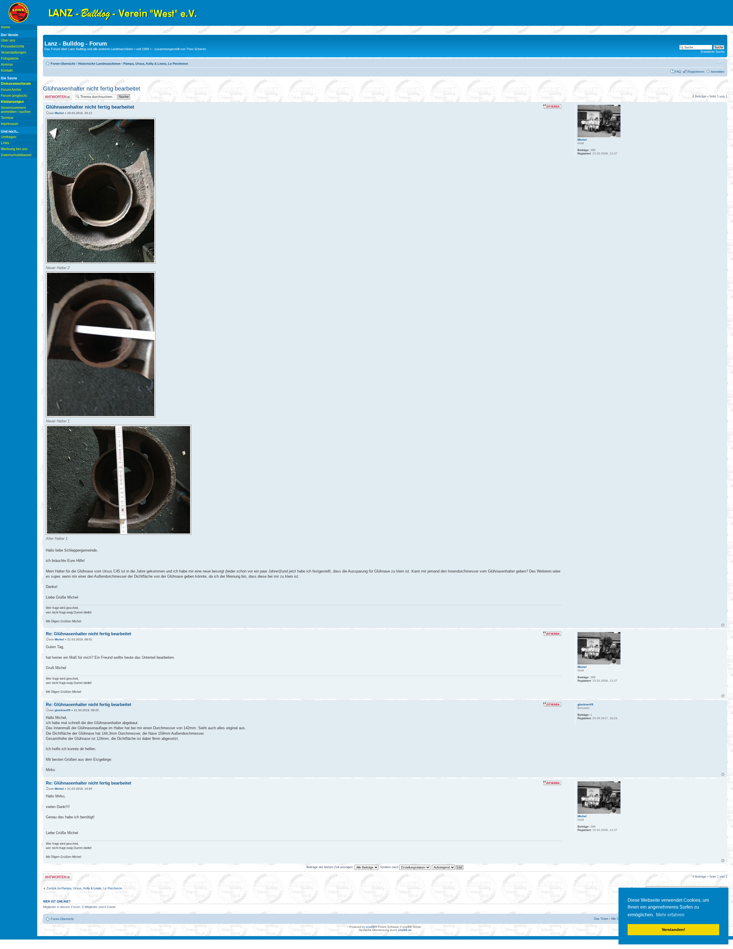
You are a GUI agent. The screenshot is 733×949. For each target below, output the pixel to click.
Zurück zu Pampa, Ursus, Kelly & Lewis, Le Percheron (84, 888)
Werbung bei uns (14, 149)
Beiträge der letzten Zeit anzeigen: (330, 867)
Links (5, 143)
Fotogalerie (10, 58)
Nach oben (722, 625)
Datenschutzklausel (16, 155)
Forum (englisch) (14, 96)
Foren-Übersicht (63, 63)
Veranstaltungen (13, 52)
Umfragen (8, 137)
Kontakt (7, 70)
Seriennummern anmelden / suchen (16, 110)
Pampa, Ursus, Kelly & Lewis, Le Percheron (155, 63)
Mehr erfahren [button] (670, 914)
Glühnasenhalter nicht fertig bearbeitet (91, 88)
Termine (7, 118)
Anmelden (717, 71)
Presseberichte (12, 46)
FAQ (678, 71)
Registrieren (695, 71)
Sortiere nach (389, 867)
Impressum (9, 124)
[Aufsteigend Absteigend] (448, 867)
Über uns (8, 40)
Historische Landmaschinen (99, 63)
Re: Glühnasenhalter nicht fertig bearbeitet (88, 633)
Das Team (601, 918)
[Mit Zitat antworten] (552, 106)
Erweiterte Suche (712, 51)
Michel (59, 113)
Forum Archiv (11, 90)
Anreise (7, 64)
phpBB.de (405, 930)
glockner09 (62, 710)
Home (5, 27)
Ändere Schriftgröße (720, 62)
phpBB (370, 926)
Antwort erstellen (54, 95)
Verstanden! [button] (673, 929)
